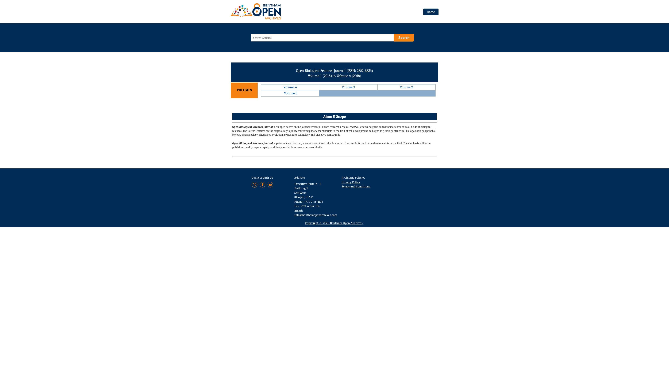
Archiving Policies (353, 177)
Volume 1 (290, 93)
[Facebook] (263, 185)
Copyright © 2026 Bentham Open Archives (334, 223)
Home (431, 12)
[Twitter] (255, 185)
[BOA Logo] (266, 12)
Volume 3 (348, 87)
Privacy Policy (351, 182)
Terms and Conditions (356, 186)
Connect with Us (262, 177)
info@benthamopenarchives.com (315, 215)
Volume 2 (406, 87)
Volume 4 (290, 87)
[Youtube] (270, 185)
